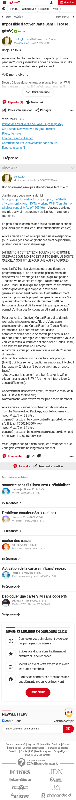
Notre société (43, 744)
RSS (31, 751)
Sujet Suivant (63, 16)
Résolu (21, 31)
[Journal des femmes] (20, 772)
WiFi (55, 8)
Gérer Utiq (13, 751)
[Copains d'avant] (20, 787)
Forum (14, 8)
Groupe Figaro (60, 751)
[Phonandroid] (56, 795)
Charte (23, 751)
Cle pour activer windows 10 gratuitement (28, 129)
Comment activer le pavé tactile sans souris (29, 143)
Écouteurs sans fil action (18, 138)
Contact (66, 744)
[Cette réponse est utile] (27, 456)
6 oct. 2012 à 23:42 (40, 43)
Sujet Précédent (14, 16)
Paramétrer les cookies (57, 748)
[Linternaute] (20, 780)
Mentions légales (43, 751)
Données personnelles (33, 748)
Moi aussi (37, 102)
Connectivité (29, 8)
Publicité (56, 744)
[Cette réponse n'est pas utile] (39, 456)
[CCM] (15, 2)
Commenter (15, 456)
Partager (45, 110)
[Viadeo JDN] (56, 787)
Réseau (44, 8)
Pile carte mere (11, 133)
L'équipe (31, 744)
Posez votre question (19, 110)
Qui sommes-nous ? (15, 744)
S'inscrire (38, 692)
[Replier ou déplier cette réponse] (72, 168)
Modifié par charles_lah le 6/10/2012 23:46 (35, 180)
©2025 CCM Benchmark (38, 755)
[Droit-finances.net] (56, 779)
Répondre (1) (15, 102)
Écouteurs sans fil (13, 147)
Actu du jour (12, 721)
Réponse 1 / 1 (10, 167)
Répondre (24, 466)
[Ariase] (20, 795)
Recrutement (14, 748)
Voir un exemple (64, 721)
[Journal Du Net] (56, 771)
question (69, 2)
